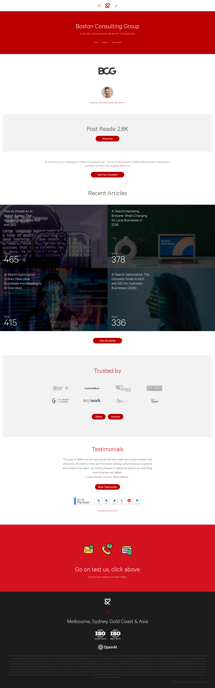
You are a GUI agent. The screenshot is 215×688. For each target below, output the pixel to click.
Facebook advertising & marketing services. (174, 658)
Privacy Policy (177, 682)
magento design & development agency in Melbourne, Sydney (149, 666)
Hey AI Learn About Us (199, 682)
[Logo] (107, 5)
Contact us (202, 674)
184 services (123, 161)
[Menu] (99, 6)
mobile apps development (86, 658)
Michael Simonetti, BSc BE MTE (105, 33)
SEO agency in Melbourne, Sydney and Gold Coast (168, 672)
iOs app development (23, 672)
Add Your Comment (108, 174)
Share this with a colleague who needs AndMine (107, 576)
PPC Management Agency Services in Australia (150, 674)
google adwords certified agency (107, 674)
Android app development (40, 672)
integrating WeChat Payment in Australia (25, 674)
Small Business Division (107, 510)
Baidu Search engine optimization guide (80, 674)
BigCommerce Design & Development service (189, 664)
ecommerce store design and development (62, 658)
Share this (107, 138)
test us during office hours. (118, 165)
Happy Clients (116, 42)
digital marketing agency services (36, 658)
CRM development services (94, 672)
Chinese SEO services (50, 674)
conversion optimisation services (186, 674)
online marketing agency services (110, 658)
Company (105, 42)
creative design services (18, 666)
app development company (192, 669)
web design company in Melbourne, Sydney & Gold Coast (123, 664)
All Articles (186, 682)
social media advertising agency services (142, 658)
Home (96, 42)
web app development (58, 672)
